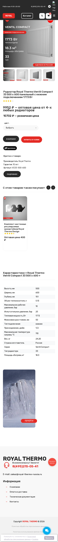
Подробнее (12, 174)
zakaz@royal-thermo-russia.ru (26, 474)
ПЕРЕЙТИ (29, 421)
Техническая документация (22, 497)
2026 (42, 521)
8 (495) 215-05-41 (38, 6)
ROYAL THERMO (24, 458)
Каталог (27, 16)
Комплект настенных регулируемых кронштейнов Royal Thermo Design (15, 227)
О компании (15, 487)
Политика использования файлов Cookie (29, 532)
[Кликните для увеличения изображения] (29, 41)
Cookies (35, 539)
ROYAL (8, 16)
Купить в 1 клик (31, 140)
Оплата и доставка (18, 492)
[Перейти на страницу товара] (15, 208)
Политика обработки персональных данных (29, 526)
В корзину (11, 139)
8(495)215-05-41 (25, 466)
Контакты (14, 502)
